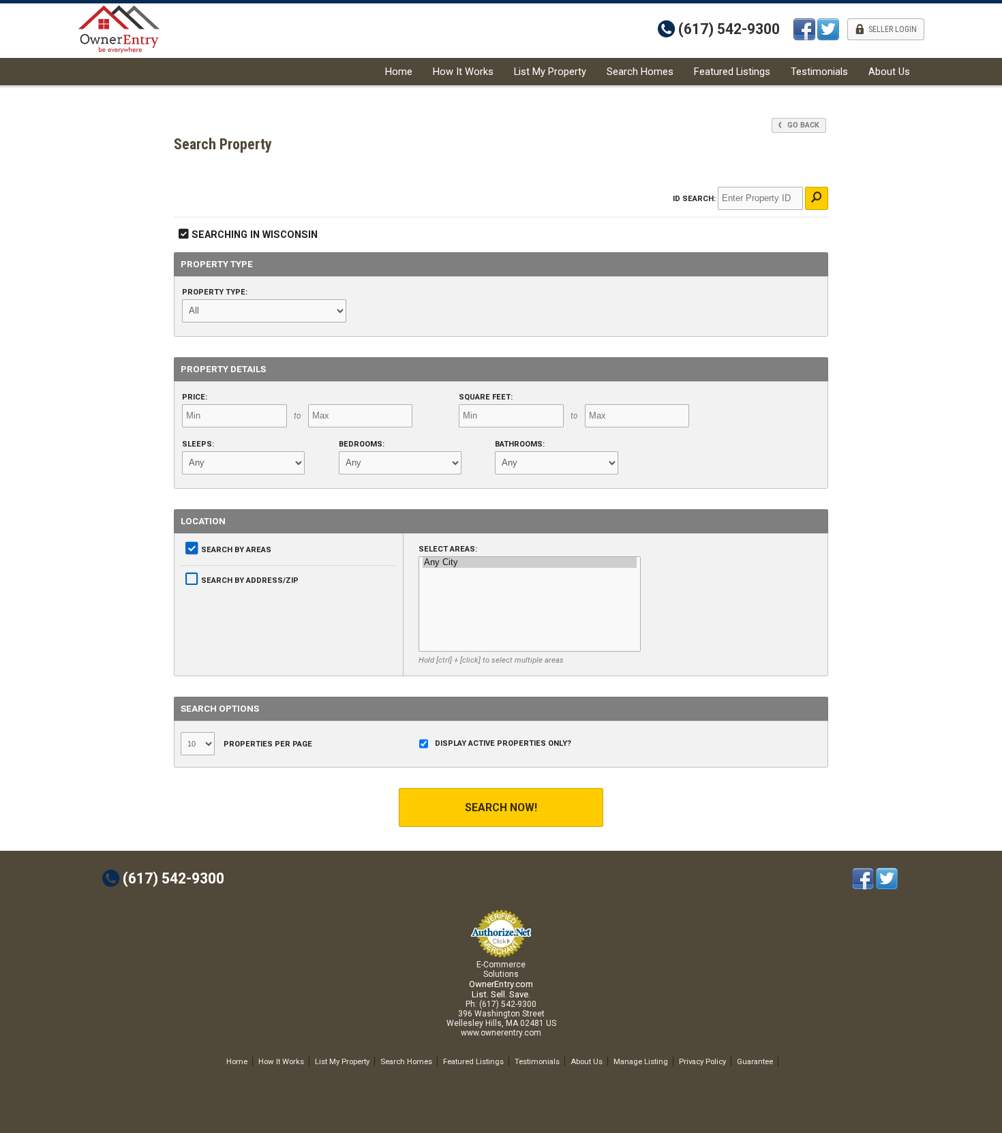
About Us (889, 71)
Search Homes (640, 71)
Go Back (802, 125)
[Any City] (530, 563)
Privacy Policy (702, 1061)
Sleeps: (198, 444)
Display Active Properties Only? (503, 743)
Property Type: (214, 292)
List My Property (550, 71)
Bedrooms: (361, 444)
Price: (194, 397)
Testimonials (819, 71)
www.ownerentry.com (501, 1033)
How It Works (463, 71)
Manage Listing (640, 1061)
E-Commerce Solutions (501, 969)
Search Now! (501, 807)
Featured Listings (732, 71)
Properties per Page (267, 744)
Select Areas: (448, 549)
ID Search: (694, 198)
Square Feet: (486, 397)
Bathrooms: (520, 444)
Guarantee (755, 1061)
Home (398, 71)
